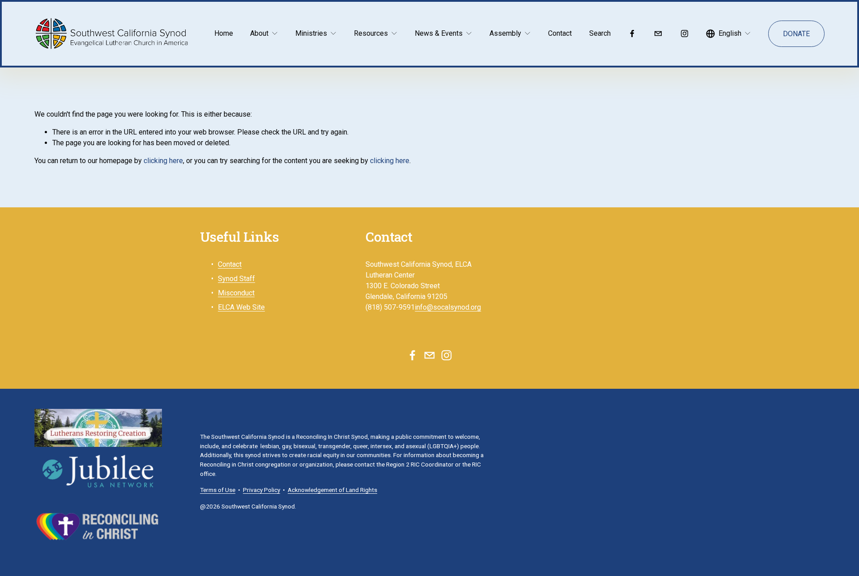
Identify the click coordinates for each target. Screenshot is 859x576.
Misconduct (236, 293)
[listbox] (728, 34)
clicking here (163, 160)
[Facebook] (632, 33)
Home (223, 33)
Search (600, 33)
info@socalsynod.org (448, 307)
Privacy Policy (261, 489)
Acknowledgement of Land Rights (332, 489)
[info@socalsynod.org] (658, 33)
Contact (560, 33)
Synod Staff (236, 278)
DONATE (796, 33)
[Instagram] (684, 33)
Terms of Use (217, 489)
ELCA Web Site (241, 307)
